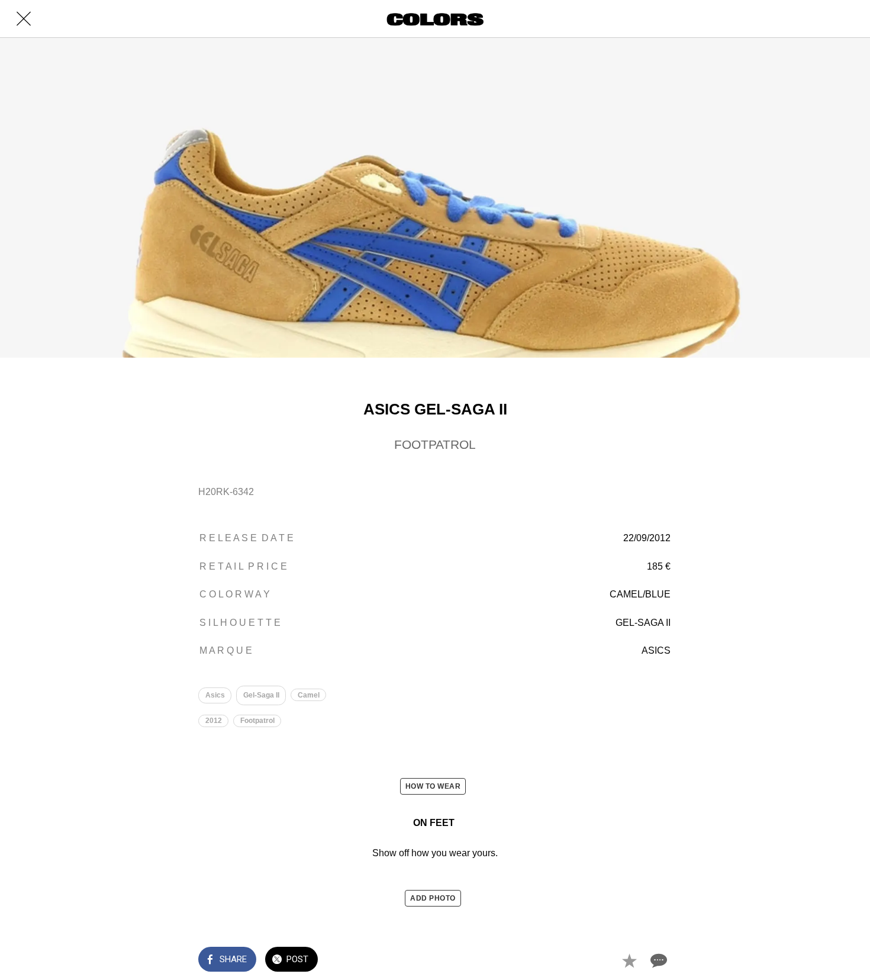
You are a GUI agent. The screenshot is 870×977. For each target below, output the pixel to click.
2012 (213, 720)
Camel (309, 695)
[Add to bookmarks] (629, 960)
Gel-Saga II (261, 695)
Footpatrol (257, 720)
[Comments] (657, 960)
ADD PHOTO (433, 898)
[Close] (24, 19)
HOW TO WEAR (433, 786)
